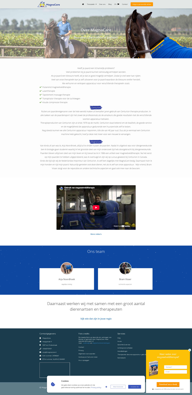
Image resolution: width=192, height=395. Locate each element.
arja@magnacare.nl (49, 352)
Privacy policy (96, 387)
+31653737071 (47, 349)
